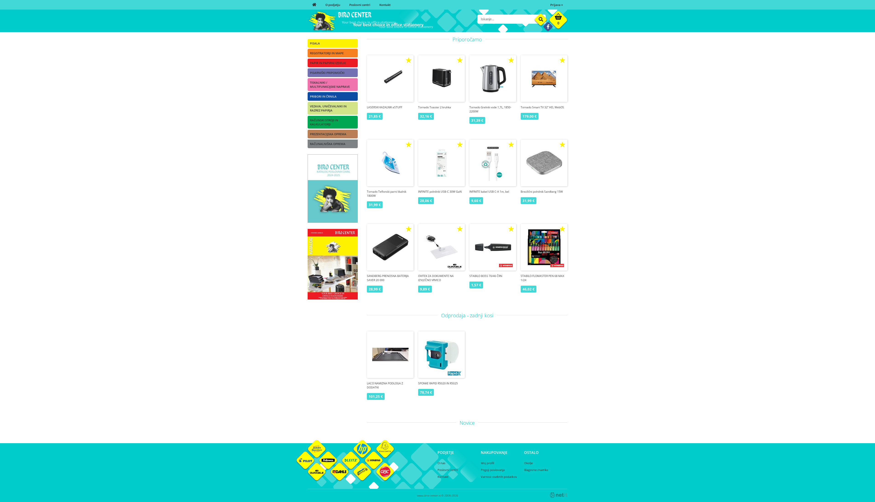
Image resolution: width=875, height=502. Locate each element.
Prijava (556, 5)
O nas (441, 463)
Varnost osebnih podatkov (499, 477)
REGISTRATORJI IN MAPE (327, 53)
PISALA (315, 43)
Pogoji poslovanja (493, 470)
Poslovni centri (359, 5)
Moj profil (487, 463)
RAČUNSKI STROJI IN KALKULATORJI (324, 122)
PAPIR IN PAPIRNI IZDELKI (328, 63)
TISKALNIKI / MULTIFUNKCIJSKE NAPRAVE (330, 84)
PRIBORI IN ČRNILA (323, 96)
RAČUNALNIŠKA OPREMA (327, 144)
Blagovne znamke (536, 470)
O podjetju (332, 5)
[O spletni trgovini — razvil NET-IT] (558, 495)
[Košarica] (558, 21)
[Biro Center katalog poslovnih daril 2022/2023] (333, 221)
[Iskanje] (540, 19)
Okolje (528, 463)
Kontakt (385, 5)
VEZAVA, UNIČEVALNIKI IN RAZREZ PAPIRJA (328, 108)
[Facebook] (548, 26)
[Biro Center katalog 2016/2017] (333, 298)
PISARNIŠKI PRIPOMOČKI (327, 73)
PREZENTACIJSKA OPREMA (328, 134)
